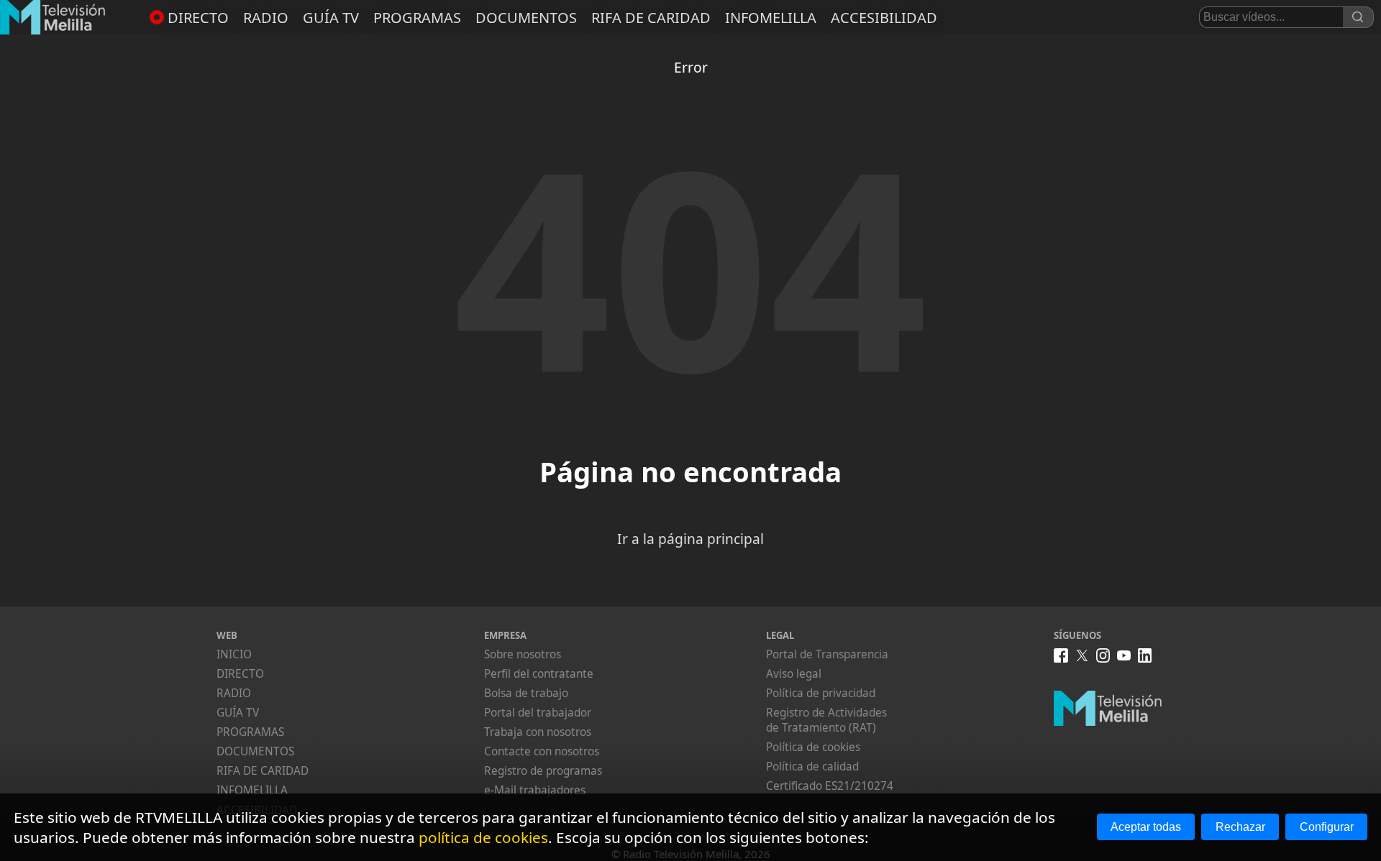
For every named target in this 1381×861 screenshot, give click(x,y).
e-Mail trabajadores (534, 790)
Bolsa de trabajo (526, 693)
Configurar (1327, 827)
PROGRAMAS (417, 17)
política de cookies (483, 837)
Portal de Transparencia (827, 654)
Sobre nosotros (522, 654)
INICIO (234, 654)
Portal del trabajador (537, 712)
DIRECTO (198, 17)
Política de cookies (813, 747)
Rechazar (1240, 827)
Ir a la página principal (690, 538)
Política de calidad (812, 766)
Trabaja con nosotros (537, 732)
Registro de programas (543, 770)
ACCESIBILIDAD (884, 17)
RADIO (265, 17)
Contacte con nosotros (541, 751)
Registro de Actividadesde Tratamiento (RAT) (826, 720)
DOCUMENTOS (526, 17)
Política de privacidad (820, 693)
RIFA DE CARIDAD (651, 17)
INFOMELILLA (770, 17)
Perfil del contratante (538, 673)
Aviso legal (793, 673)
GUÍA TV (331, 17)
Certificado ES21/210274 (829, 785)
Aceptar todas (1146, 827)
